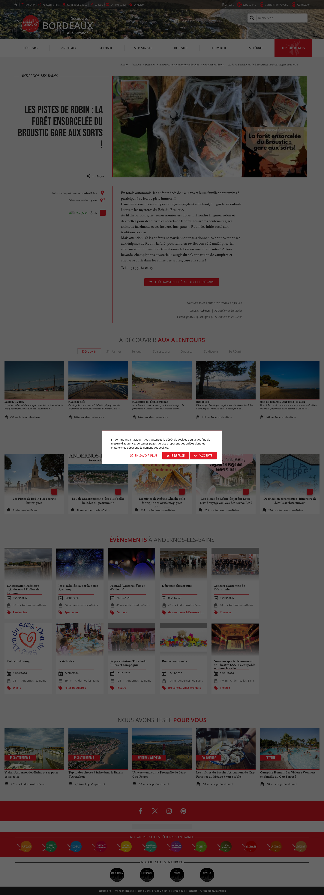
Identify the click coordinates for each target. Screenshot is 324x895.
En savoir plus (146, 456)
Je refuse (178, 456)
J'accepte (205, 456)
